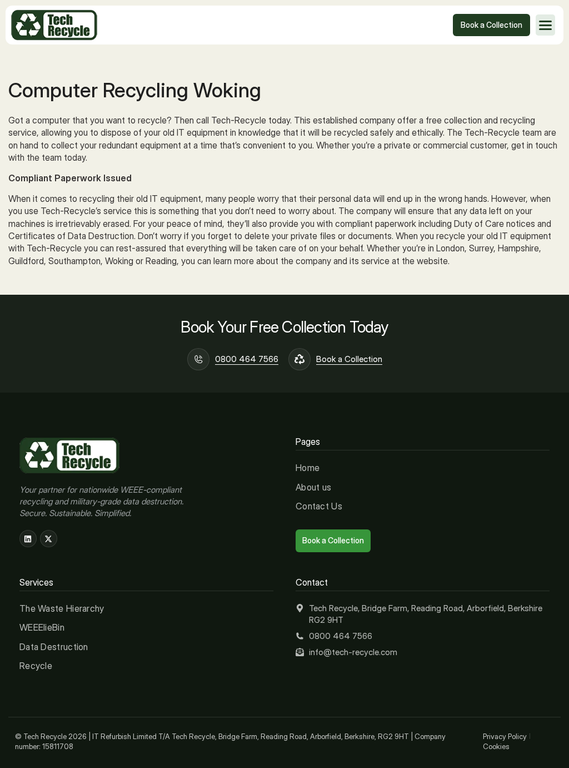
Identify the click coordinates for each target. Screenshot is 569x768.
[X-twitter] (48, 538)
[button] (545, 25)
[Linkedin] (28, 538)
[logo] (54, 25)
